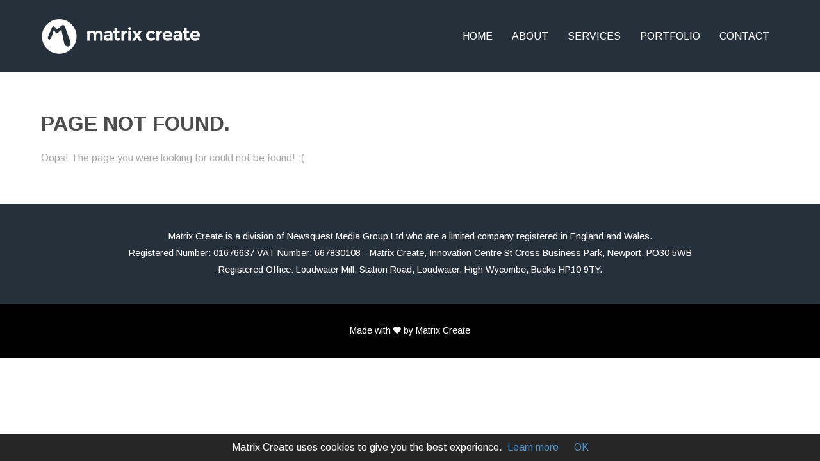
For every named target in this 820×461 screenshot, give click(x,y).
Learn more (533, 447)
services (594, 36)
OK (581, 447)
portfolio (670, 36)
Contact (744, 36)
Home (478, 36)
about (530, 36)
